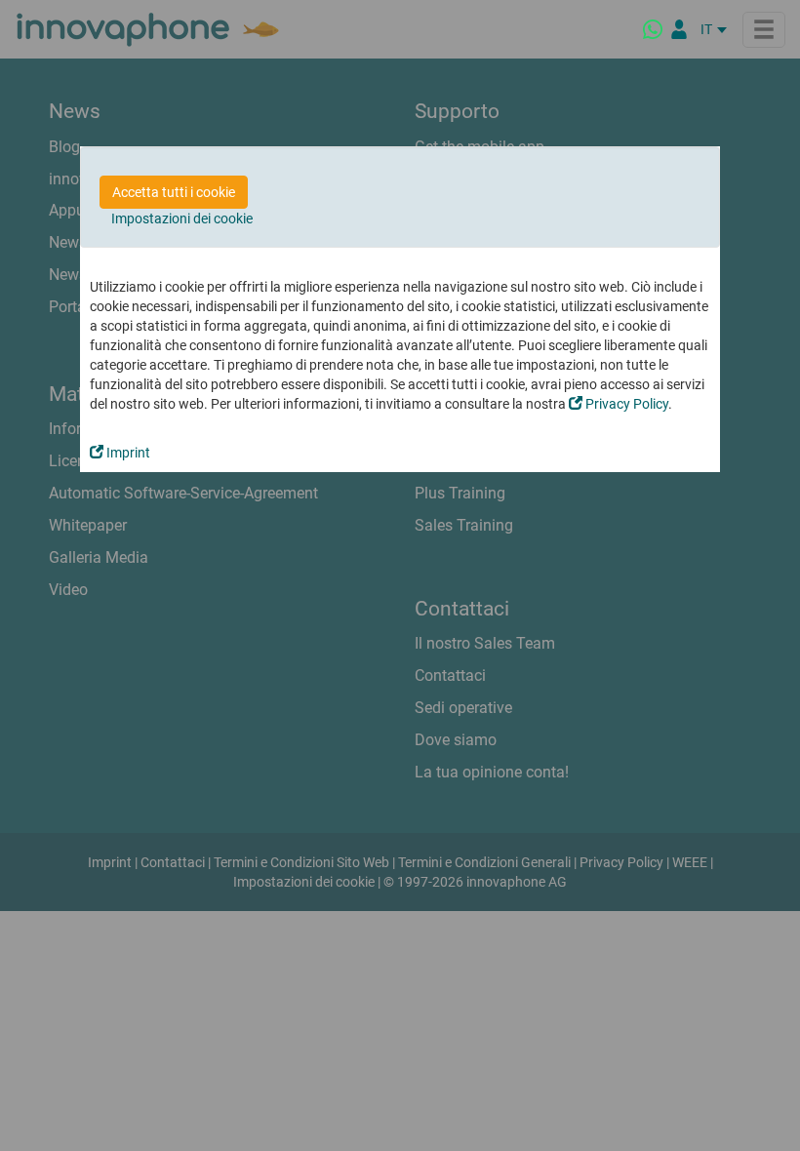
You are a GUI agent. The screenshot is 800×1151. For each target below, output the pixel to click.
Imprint (126, 452)
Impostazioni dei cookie (182, 218)
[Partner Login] (679, 29)
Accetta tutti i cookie (173, 192)
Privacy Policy (625, 404)
